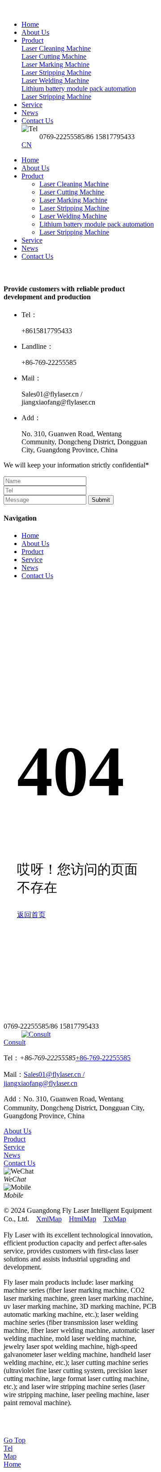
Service (31, 240)
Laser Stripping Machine (74, 208)
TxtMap (114, 1219)
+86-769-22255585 (103, 1058)
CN (26, 145)
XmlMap (49, 1219)
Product (32, 176)
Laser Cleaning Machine (74, 184)
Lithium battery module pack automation (96, 224)
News (29, 248)
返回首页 (31, 914)
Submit (101, 499)
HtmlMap (82, 1219)
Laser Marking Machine (73, 200)
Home (30, 160)
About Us (35, 168)
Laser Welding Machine (73, 216)
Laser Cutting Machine (71, 192)
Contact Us (37, 256)
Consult (14, 1042)
